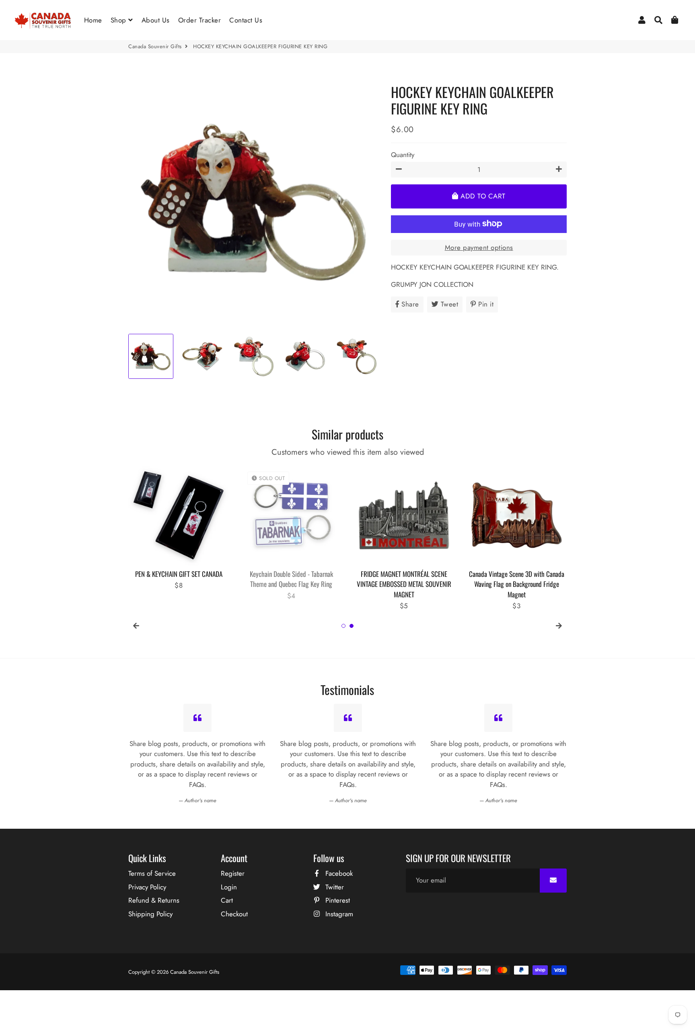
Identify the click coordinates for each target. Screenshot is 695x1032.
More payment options (479, 247)
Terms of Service (152, 873)
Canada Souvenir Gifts (155, 46)
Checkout (234, 914)
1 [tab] (343, 626)
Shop (120, 20)
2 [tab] (352, 626)
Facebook (338, 873)
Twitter (333, 887)
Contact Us (245, 20)
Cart (227, 900)
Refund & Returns (153, 900)
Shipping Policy (150, 914)
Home (93, 20)
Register (233, 873)
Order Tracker (199, 20)
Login (229, 887)
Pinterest (336, 900)
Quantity (402, 154)
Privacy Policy (147, 887)
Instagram (338, 914)
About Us (156, 20)
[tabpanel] (178, 528)
